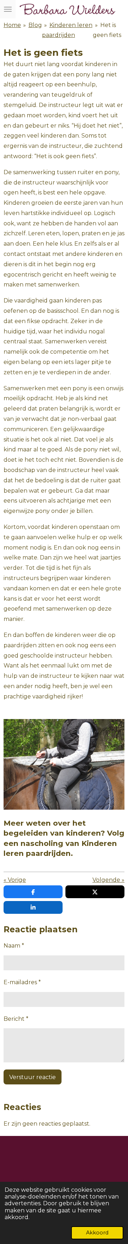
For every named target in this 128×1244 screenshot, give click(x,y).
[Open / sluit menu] (8, 9)
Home (12, 25)
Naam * (14, 945)
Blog (35, 25)
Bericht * (16, 1018)
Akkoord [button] (97, 1232)
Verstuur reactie (32, 1077)
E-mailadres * (22, 982)
